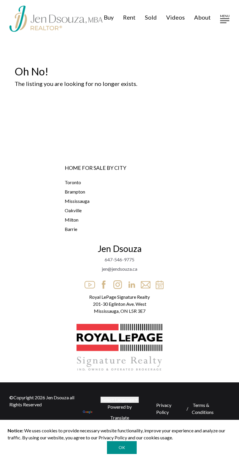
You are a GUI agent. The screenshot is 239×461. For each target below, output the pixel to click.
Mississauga (77, 201)
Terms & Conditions (203, 408)
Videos (175, 17)
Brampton (75, 191)
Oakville (73, 210)
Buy (109, 17)
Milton (71, 219)
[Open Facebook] (102, 282)
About (202, 17)
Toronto (73, 182)
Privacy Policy (163, 408)
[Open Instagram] (116, 282)
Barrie (71, 229)
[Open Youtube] (88, 282)
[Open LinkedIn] (129, 282)
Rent (129, 17)
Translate (119, 417)
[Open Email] (143, 282)
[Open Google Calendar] (157, 282)
